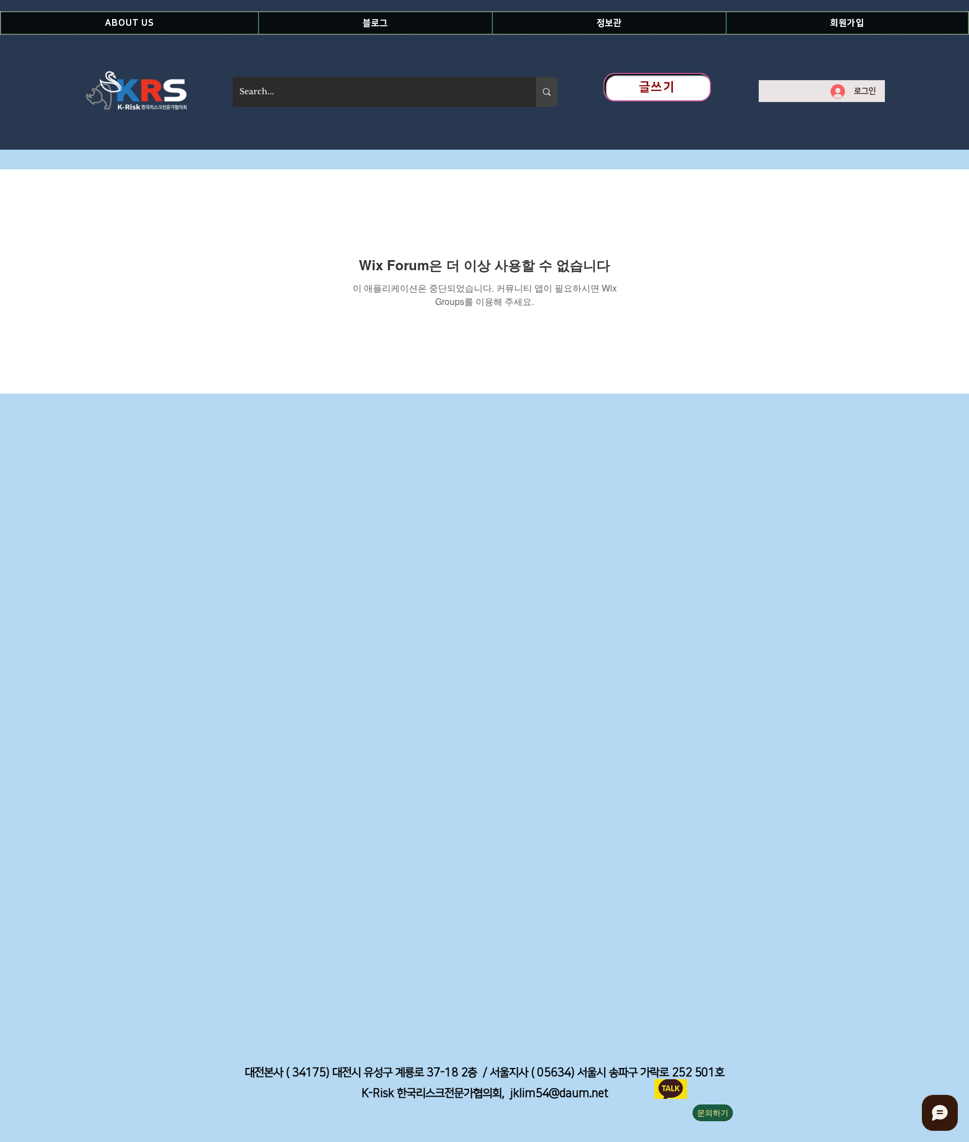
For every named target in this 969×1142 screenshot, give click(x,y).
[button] (130, 23)
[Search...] (546, 92)
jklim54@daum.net (559, 1093)
